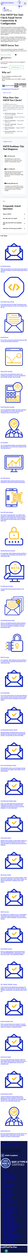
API (5, 1172)
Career (5, 1183)
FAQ (5, 1180)
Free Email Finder (8, 1232)
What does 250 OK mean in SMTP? (12, 228)
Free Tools (6, 9)
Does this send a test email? (10, 218)
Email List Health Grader (10, 1239)
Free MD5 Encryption (9, 1231)
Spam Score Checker (9, 1240)
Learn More (4, 67)
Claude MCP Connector (10, 1177)
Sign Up (20, 2)
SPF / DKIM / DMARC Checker (12, 1224)
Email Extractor (7, 1209)
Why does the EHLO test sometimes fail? (12, 223)
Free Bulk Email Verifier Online (11, 1236)
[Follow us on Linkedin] (4, 1147)
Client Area (6, 1193)
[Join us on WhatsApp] (7, 1147)
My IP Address (7, 1214)
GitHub (5, 1187)
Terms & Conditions (9, 1194)
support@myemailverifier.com (10, 1144)
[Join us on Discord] (6, 1147)
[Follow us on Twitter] (2, 1147)
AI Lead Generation (9, 1174)
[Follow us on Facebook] (1, 1147)
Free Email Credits (8, 1200)
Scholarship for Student (9, 1184)
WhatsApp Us (17, 67)
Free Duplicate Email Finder (11, 1229)
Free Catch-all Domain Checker (11, 1235)
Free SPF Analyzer (8, 1215)
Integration (6, 1198)
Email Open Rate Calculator (11, 1212)
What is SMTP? (7, 214)
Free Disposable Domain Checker (12, 1233)
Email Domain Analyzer (10, 1242)
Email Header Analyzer (9, 1222)
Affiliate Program (8, 1186)
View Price (14, 89)
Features (6, 1173)
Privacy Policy (7, 1196)
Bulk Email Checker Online (10, 1238)
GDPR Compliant (8, 1197)
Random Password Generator (11, 1226)
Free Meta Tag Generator (10, 1228)
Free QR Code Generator (10, 1216)
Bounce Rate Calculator (9, 1211)
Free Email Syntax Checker (10, 1208)
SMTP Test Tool (8, 1221)
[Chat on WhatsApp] (6, 1251)
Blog (5, 1182)
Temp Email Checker (9, 1218)
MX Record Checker (9, 1219)
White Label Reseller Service (11, 1201)
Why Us (6, 1179)
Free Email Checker (9, 1207)
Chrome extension (8, 1190)
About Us (6, 1170)
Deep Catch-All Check (9, 1176)
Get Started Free (6, 89)
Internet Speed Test (8, 1243)
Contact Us (6, 1191)
